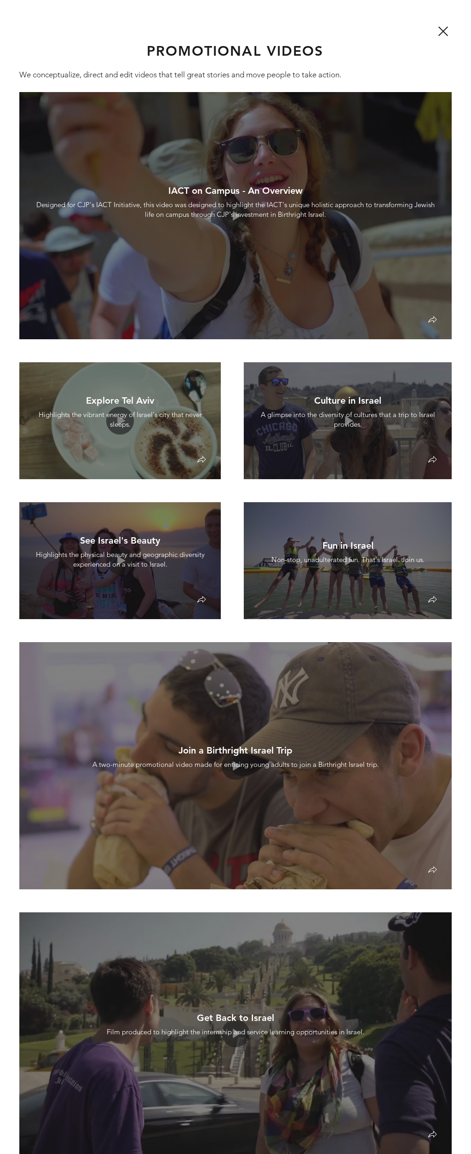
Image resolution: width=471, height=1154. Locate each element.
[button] (432, 320)
